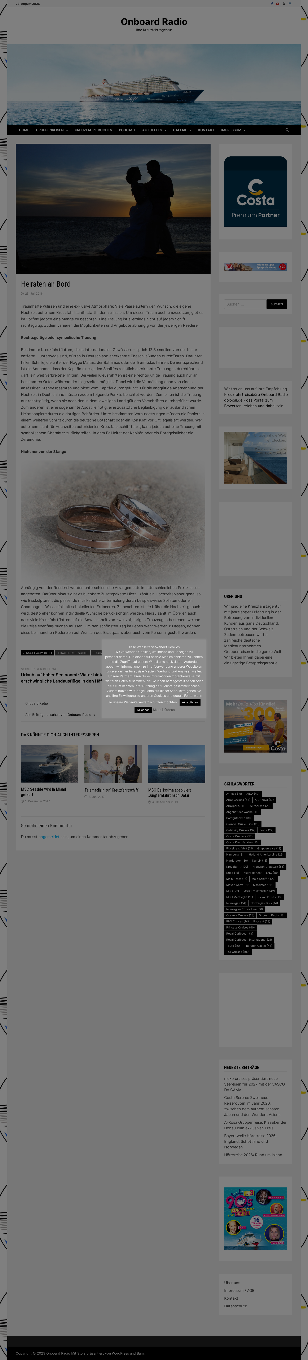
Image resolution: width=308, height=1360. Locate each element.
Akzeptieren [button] (190, 702)
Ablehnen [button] (143, 709)
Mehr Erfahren (164, 710)
